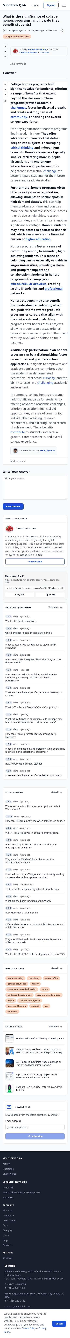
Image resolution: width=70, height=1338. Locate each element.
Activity (6, 1163)
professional (54, 288)
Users (6, 1235)
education (44, 52)
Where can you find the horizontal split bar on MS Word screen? (32, 808)
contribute (17, 432)
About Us (8, 1210)
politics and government (19, 995)
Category (7, 1230)
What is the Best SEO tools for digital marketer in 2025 (35, 954)
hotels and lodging (16, 1006)
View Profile (35, 561)
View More (54, 607)
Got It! (59, 1323)
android (35, 1006)
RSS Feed (8, 1258)
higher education (38, 239)
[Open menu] (64, 5)
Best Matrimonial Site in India (21, 912)
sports (45, 989)
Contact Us (8, 1215)
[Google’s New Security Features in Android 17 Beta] (9, 1088)
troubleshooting (15, 978)
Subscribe (37, 1136)
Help (5, 1240)
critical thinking (21, 147)
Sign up (51, 5)
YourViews (8, 1197)
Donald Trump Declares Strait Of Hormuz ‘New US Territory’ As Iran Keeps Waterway (39, 1051)
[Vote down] (5, 56)
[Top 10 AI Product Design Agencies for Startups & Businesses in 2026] (9, 1076)
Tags (5, 1225)
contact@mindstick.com (17, 1306)
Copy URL (19, 594)
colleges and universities (17, 36)
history (35, 983)
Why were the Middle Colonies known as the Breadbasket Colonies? (29, 861)
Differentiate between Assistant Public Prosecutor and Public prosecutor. (34, 926)
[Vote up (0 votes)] (5, 46)
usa (46, 1006)
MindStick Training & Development (22, 1192)
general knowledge (16, 983)
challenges (18, 107)
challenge (50, 171)
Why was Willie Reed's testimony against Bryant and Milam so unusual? (33, 941)
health (10, 1000)
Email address (13, 1120)
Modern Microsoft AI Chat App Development (40, 1038)
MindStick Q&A (14, 5)
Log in (35, 5)
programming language (48, 995)
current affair (51, 978)
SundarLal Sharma (37, 49)
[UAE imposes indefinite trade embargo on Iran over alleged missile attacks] (9, 1063)
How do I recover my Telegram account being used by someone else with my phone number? (34, 876)
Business (7, 1245)
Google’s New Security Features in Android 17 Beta (39, 1088)
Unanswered (9, 1173)
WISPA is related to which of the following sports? (32, 832)
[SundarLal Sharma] (15, 51)
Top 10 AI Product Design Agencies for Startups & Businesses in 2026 (37, 1076)
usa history (34, 978)
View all (55, 792)
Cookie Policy (29, 1328)
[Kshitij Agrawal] (15, 450)
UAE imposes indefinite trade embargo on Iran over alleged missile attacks (39, 1063)
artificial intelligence (29, 1000)
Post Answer (13, 506)
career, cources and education (21, 989)
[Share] (62, 30)
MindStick (8, 1187)
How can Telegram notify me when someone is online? (35, 820)
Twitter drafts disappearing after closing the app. (32, 889)
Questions (8, 1168)
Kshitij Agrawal (47, 450)
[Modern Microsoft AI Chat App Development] (9, 1038)
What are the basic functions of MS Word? (28, 900)
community (18, 117)
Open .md (50, 594)
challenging (45, 383)
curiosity (49, 378)
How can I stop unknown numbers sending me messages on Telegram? (30, 846)
